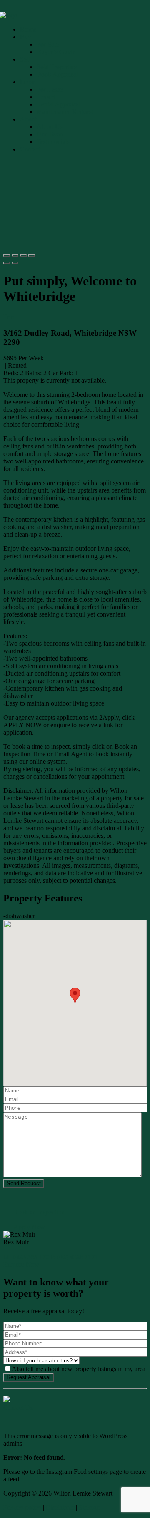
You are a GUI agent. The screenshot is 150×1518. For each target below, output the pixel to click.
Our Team (50, 134)
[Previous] (6, 263)
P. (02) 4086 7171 (74, 1256)
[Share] (15, 255)
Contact (30, 149)
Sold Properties (57, 66)
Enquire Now (21, 1264)
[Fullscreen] (23, 255)
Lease (27, 81)
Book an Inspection (39, 1212)
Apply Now (29, 1227)
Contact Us (18, 1407)
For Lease (50, 89)
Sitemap (89, 1507)
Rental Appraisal (58, 104)
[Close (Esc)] (6, 255)
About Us (49, 126)
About (28, 119)
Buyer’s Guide (56, 51)
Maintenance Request (65, 111)
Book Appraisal (57, 74)
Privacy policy (22, 1507)
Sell (25, 59)
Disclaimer (60, 1507)
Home (28, 29)
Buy (25, 36)
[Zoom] (31, 255)
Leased (46, 96)
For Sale (48, 44)
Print (9, 316)
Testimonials (53, 141)
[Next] (15, 263)
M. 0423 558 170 (26, 1256)
